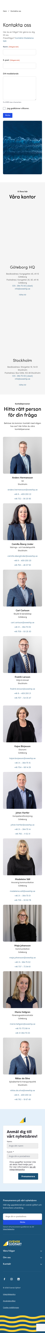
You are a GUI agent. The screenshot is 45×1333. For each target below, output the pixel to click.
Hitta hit (22, 295)
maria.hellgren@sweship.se (22, 1024)
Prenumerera (28, 1176)
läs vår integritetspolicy (23, 1168)
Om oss (7, 1258)
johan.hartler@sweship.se (22, 825)
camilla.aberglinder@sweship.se (23, 556)
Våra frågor (9, 1251)
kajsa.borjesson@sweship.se (23, 758)
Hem (5, 11)
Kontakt (7, 1264)
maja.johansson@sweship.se (22, 958)
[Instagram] (11, 1279)
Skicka (7, 115)
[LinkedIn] (18, 1279)
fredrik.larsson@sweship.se (22, 689)
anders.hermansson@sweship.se (23, 490)
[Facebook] (4, 1279)
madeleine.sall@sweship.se (22, 891)
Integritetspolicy (8, 1229)
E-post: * (10, 1152)
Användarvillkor (9, 1301)
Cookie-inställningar (11, 1308)
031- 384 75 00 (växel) (22, 286)
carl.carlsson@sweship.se (22, 623)
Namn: (9, 1141)
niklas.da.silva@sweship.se (22, 1091)
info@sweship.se (22, 289)
